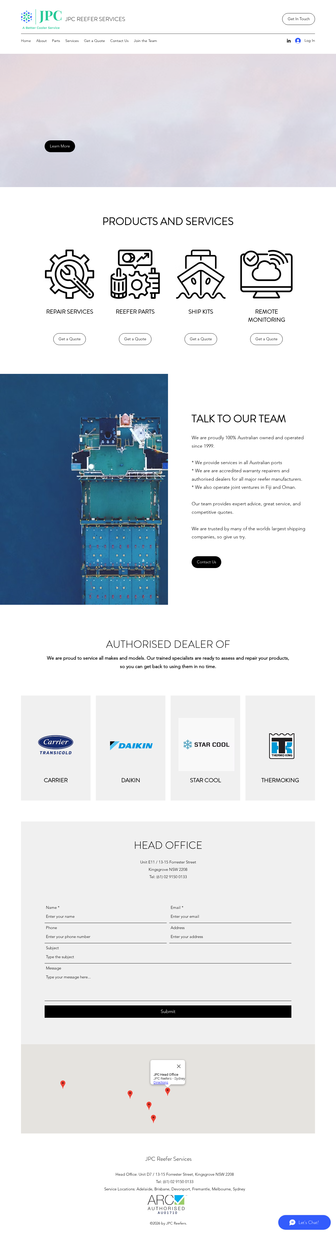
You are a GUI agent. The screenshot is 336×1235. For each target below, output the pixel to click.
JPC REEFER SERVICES (95, 19)
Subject (52, 948)
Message (53, 968)
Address (178, 928)
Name (51, 907)
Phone (51, 928)
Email (176, 907)
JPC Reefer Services (168, 1159)
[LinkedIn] (288, 40)
